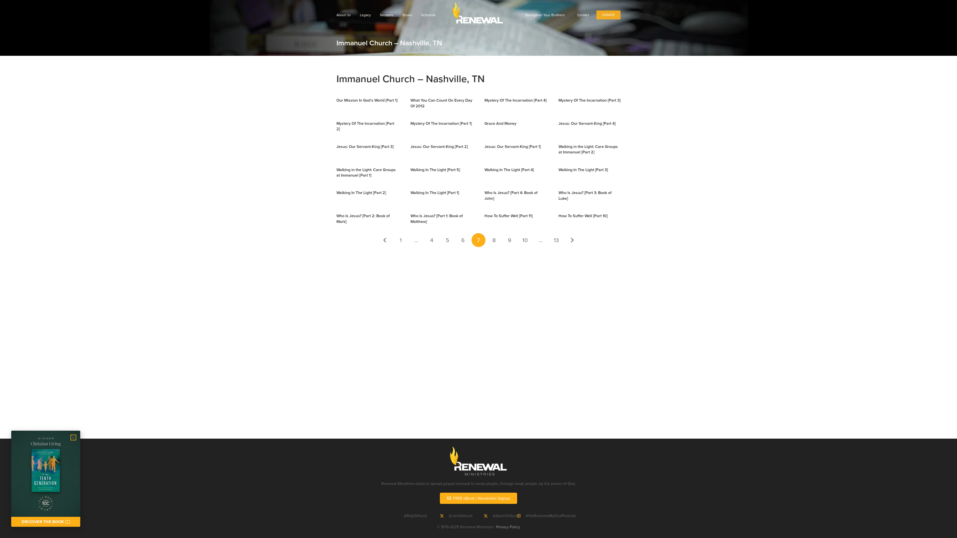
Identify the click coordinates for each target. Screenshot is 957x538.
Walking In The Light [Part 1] (434, 193)
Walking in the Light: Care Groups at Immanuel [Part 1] (366, 172)
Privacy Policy (508, 527)
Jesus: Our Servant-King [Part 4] (587, 123)
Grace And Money (500, 123)
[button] (73, 437)
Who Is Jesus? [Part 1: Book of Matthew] (436, 218)
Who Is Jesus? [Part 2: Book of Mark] (363, 218)
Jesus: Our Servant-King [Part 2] (439, 146)
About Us (343, 14)
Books (407, 14)
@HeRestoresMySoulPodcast (551, 515)
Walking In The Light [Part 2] (361, 193)
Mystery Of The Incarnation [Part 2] (365, 126)
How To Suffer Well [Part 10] (583, 216)
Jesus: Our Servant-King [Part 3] (365, 146)
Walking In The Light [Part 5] (435, 170)
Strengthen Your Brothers (545, 14)
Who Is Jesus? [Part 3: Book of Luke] (585, 195)
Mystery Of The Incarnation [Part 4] (515, 100)
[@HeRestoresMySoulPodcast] (521, 516)
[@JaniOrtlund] (444, 516)
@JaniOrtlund (460, 515)
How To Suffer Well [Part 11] (508, 216)
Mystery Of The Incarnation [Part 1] (441, 123)
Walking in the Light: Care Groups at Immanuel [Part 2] (588, 149)
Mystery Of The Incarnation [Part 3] (589, 100)
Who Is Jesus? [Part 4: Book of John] (511, 195)
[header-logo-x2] (477, 15)
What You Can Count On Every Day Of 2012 (441, 103)
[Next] (572, 240)
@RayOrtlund (415, 515)
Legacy (365, 14)
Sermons (387, 14)
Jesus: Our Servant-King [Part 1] (512, 146)
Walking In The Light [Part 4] (509, 170)
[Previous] (385, 240)
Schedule (428, 14)
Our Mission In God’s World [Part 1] (367, 100)
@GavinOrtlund (505, 515)
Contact (583, 14)
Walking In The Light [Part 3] (583, 170)
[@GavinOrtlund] (487, 516)
